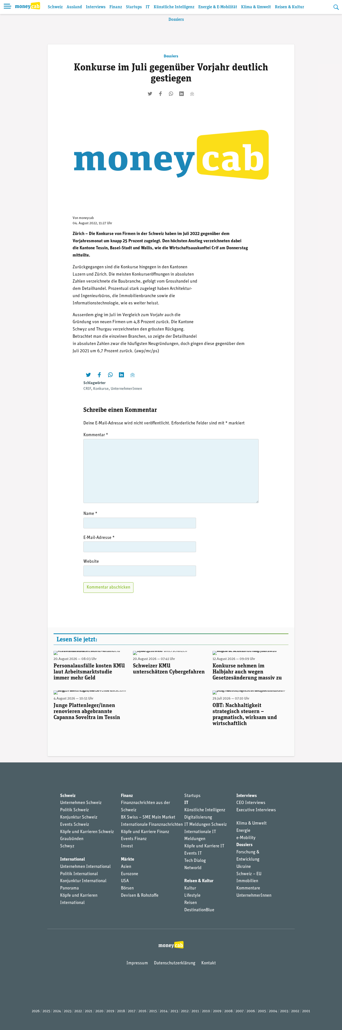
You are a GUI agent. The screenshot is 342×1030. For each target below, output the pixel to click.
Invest (127, 846)
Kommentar (95, 435)
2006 (251, 1011)
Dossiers (176, 20)
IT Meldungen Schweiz (205, 825)
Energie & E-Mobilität (217, 7)
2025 (46, 1011)
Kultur (190, 888)
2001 (306, 1011)
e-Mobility (246, 838)
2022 (78, 1011)
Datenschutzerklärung (174, 963)
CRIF (87, 389)
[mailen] (192, 93)
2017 (131, 1011)
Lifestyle (192, 895)
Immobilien (247, 881)
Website (91, 561)
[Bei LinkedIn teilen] (181, 93)
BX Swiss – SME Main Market (148, 817)
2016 (142, 1011)
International (72, 859)
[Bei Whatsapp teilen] (171, 93)
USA (125, 881)
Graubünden (71, 839)
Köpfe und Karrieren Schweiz (87, 832)
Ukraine (243, 867)
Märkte (127, 859)
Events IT (193, 853)
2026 (36, 1011)
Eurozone (129, 874)
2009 (217, 1011)
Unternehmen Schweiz (81, 803)
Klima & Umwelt (256, 7)
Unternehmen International (85, 867)
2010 (206, 1011)
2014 (163, 1011)
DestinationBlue (199, 910)
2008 (228, 1011)
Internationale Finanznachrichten (152, 825)
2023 (67, 1011)
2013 (174, 1011)
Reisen (190, 903)
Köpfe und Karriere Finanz (145, 832)
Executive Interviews (256, 810)
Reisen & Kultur (289, 7)
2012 (185, 1011)
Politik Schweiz (74, 810)
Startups (134, 7)
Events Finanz (134, 839)
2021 (88, 1011)
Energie (243, 831)
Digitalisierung (198, 817)
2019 (110, 1011)
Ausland (74, 7)
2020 (99, 1011)
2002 (295, 1011)
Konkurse (101, 389)
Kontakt (208, 963)
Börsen (127, 888)
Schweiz (55, 7)
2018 (121, 1011)
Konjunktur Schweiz (78, 817)
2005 (262, 1011)
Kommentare (248, 888)
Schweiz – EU (248, 874)
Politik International (79, 874)
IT (148, 7)
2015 (153, 1011)
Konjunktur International (83, 881)
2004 (273, 1011)
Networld (193, 868)
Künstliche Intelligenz (174, 7)
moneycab (86, 218)
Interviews (95, 7)
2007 (240, 1011)
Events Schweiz (74, 825)
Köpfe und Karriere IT (204, 846)
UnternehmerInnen (126, 389)
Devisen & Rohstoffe (139, 895)
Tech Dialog (195, 861)
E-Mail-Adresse (99, 538)
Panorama (69, 888)
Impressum (137, 963)
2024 (57, 1011)
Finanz (115, 7)
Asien (126, 867)
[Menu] (7, 7)
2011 (195, 1011)
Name (90, 514)
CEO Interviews (250, 803)
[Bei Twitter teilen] (150, 93)
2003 (284, 1011)
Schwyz (67, 846)
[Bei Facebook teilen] (160, 93)
